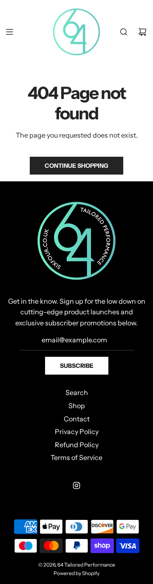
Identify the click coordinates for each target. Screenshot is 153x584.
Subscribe (77, 366)
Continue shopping (76, 165)
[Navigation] (9, 32)
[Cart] (142, 32)
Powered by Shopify (76, 573)
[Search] (123, 32)
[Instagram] (76, 485)
